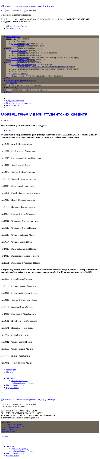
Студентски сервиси (15, 101)
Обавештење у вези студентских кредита (44, 114)
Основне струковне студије (18, 103)
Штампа (10, 130)
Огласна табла (12, 105)
